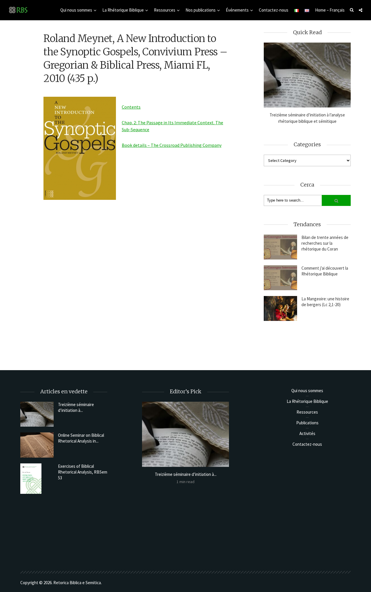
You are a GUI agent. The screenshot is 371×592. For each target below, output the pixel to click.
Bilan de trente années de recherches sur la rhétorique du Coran (324, 243)
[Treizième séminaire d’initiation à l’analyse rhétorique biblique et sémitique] (307, 75)
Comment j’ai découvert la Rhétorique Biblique (324, 271)
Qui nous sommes (76, 10)
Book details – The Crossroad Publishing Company (171, 145)
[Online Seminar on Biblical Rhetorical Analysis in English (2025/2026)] (37, 444)
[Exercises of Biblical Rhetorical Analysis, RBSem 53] (37, 478)
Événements (237, 10)
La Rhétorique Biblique (123, 10)
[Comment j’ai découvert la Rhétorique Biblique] (280, 277)
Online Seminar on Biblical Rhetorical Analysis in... (81, 438)
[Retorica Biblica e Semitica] (18, 9)
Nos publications (201, 10)
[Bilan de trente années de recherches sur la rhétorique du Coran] (280, 247)
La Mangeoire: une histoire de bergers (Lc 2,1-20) (325, 301)
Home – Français (330, 10)
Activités (307, 433)
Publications (307, 422)
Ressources (164, 10)
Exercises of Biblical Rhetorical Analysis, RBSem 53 (82, 471)
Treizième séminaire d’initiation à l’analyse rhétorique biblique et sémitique (307, 118)
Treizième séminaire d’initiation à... (76, 407)
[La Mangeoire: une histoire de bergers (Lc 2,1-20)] (280, 308)
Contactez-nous (273, 10)
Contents (131, 107)
